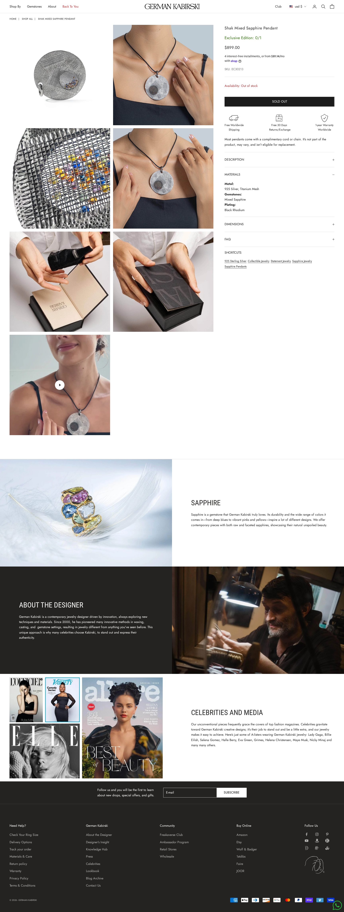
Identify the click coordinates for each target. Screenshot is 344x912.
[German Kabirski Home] (319, 865)
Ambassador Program (174, 842)
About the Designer (99, 834)
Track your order (20, 849)
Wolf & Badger (246, 849)
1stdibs (240, 856)
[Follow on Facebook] (307, 834)
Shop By (15, 6)
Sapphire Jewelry (302, 261)
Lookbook (92, 871)
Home (13, 19)
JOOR (240, 871)
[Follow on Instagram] (317, 834)
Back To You (70, 6)
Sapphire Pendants (236, 266)
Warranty (15, 871)
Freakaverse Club (171, 834)
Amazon (241, 834)
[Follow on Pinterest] (327, 834)
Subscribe (231, 792)
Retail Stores (168, 849)
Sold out (279, 101)
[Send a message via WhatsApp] (337, 905)
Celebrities (93, 864)
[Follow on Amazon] (317, 841)
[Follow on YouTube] (307, 841)
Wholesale (167, 856)
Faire (239, 864)
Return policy (18, 864)
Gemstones (34, 6)
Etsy (239, 842)
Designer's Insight (97, 842)
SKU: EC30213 (234, 69)
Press (89, 856)
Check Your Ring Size (24, 834)
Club (278, 6)
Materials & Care (21, 856)
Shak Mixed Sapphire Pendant (56, 19)
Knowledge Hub (97, 849)
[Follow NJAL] (317, 848)
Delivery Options (21, 842)
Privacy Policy (19, 878)
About (52, 6)
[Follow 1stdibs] (307, 848)
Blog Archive (94, 878)
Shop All (27, 19)
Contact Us (93, 885)
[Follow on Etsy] (327, 841)
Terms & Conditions (22, 885)
